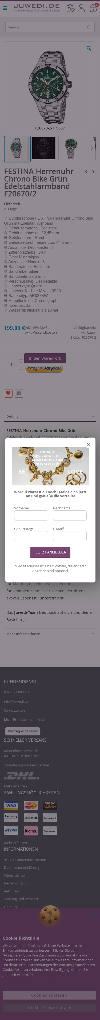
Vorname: (22, 508)
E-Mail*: (59, 528)
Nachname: (62, 508)
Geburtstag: (23, 528)
